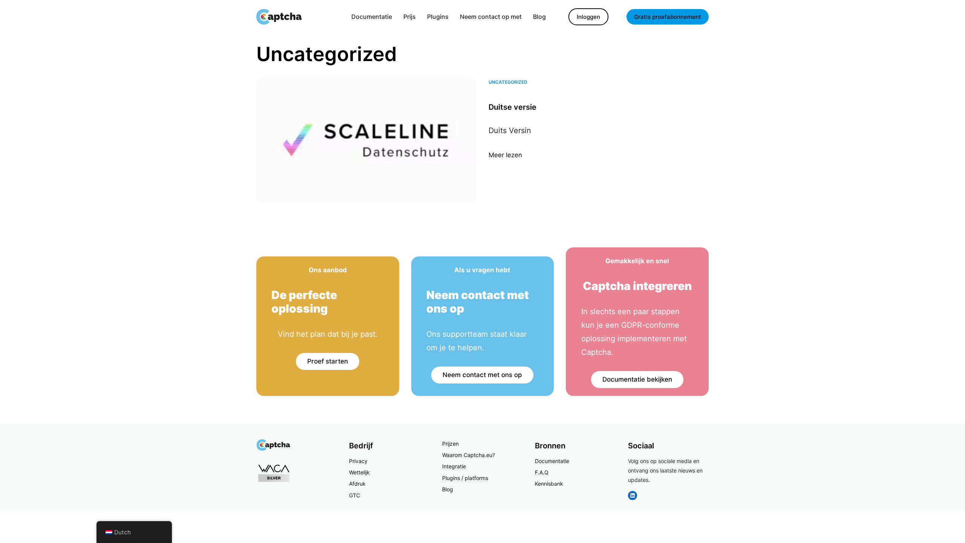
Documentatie (552, 461)
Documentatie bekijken (637, 379)
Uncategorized (508, 82)
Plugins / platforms (465, 478)
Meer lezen (505, 156)
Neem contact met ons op (482, 375)
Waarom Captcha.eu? (468, 455)
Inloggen (588, 16)
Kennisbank (549, 483)
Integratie (454, 466)
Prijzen (450, 443)
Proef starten (327, 361)
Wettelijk (359, 472)
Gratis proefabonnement (667, 16)
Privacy (358, 461)
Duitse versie (512, 107)
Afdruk (357, 483)
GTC (354, 495)
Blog (447, 489)
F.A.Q (541, 472)
